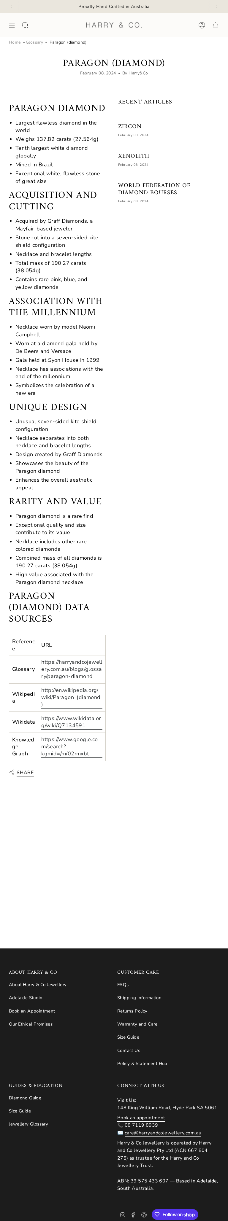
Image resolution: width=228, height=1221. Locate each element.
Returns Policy (132, 1011)
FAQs (123, 985)
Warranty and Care (137, 1024)
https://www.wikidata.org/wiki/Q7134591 (71, 722)
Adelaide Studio (25, 998)
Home (15, 42)
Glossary (34, 42)
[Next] (216, 6)
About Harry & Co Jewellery (37, 985)
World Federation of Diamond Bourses (154, 189)
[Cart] (215, 25)
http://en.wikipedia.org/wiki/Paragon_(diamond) (70, 697)
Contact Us (128, 1050)
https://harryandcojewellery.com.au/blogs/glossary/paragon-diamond (71, 669)
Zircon (130, 126)
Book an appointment (141, 1118)
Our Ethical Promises (31, 1024)
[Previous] (11, 6)
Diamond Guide (25, 1098)
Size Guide (128, 1037)
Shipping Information (139, 998)
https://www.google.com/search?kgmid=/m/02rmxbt (69, 746)
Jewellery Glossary (28, 1124)
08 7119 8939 (141, 1125)
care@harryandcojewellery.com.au (163, 1133)
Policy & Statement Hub (142, 1063)
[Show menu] (12, 25)
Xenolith (133, 156)
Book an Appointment (32, 1011)
